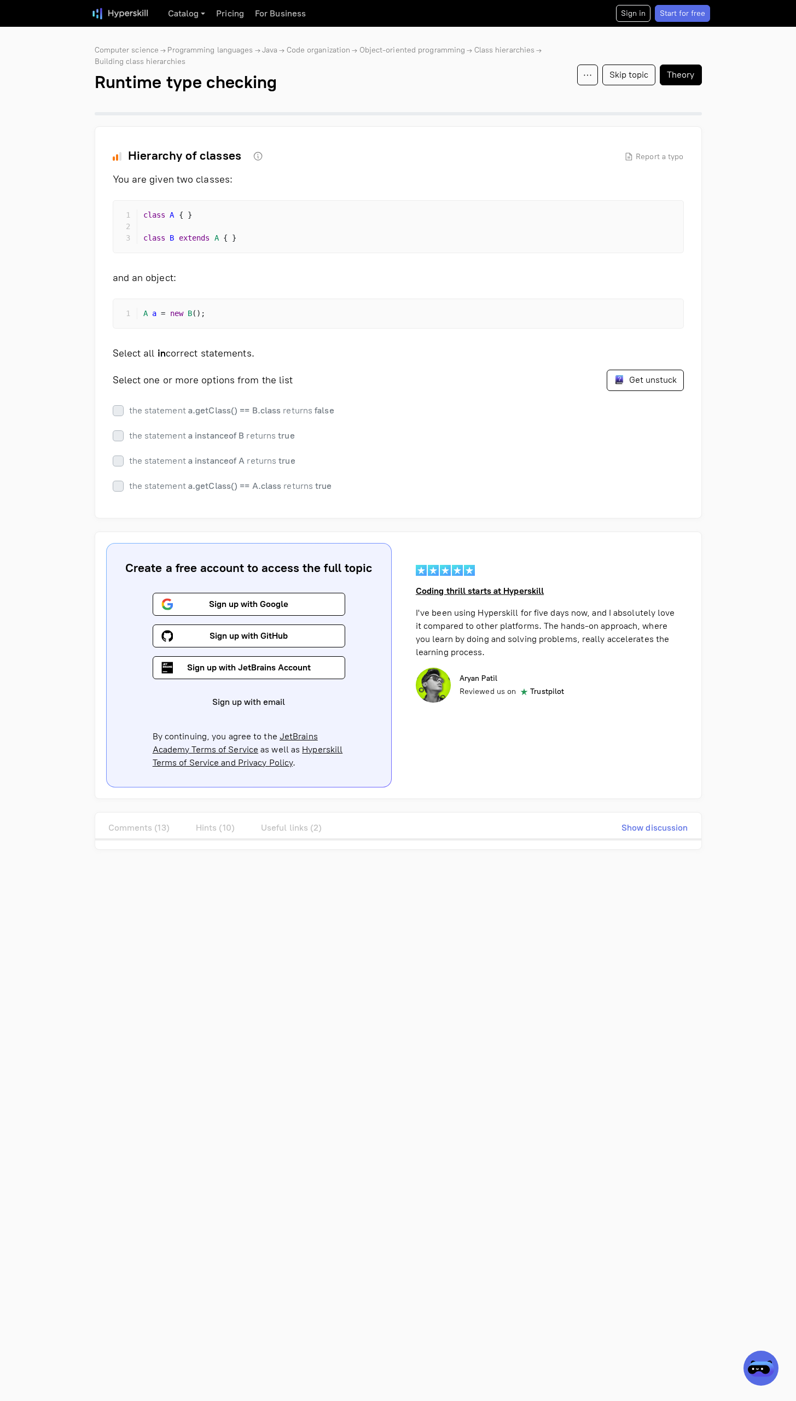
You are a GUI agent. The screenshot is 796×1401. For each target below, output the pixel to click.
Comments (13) (139, 827)
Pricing (230, 13)
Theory (681, 74)
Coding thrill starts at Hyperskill (480, 591)
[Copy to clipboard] (666, 218)
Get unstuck (652, 380)
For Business (280, 13)
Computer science (127, 50)
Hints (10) (215, 827)
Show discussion (654, 827)
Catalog (183, 13)
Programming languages (210, 50)
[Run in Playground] (646, 218)
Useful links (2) (291, 827)
